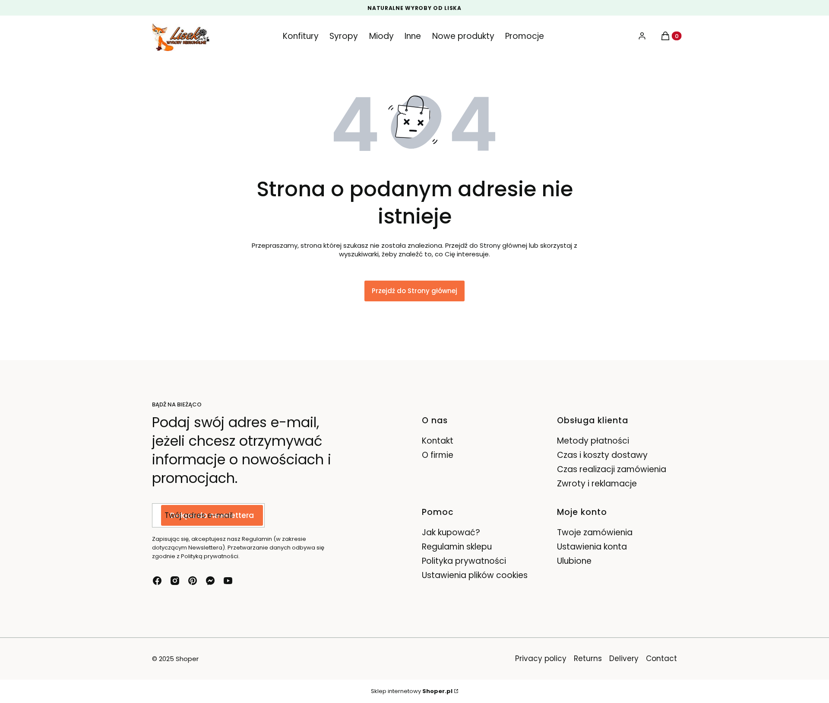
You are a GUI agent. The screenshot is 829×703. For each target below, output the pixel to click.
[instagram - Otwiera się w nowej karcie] (175, 580)
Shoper (187, 658)
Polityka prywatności (464, 561)
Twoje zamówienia (595, 532)
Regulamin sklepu (457, 547)
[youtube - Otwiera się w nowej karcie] (228, 580)
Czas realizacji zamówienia (611, 469)
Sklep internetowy (411, 691)
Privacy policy (540, 658)
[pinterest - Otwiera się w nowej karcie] (192, 580)
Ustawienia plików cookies (476, 575)
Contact (661, 658)
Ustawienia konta (592, 547)
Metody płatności (593, 441)
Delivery (624, 658)
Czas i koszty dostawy (602, 455)
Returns (588, 658)
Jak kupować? (451, 532)
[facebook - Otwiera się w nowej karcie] (157, 580)
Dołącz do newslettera (212, 515)
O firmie (437, 455)
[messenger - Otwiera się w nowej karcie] (210, 580)
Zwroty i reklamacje (597, 483)
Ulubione (574, 561)
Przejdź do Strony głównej (414, 290)
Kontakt (437, 441)
